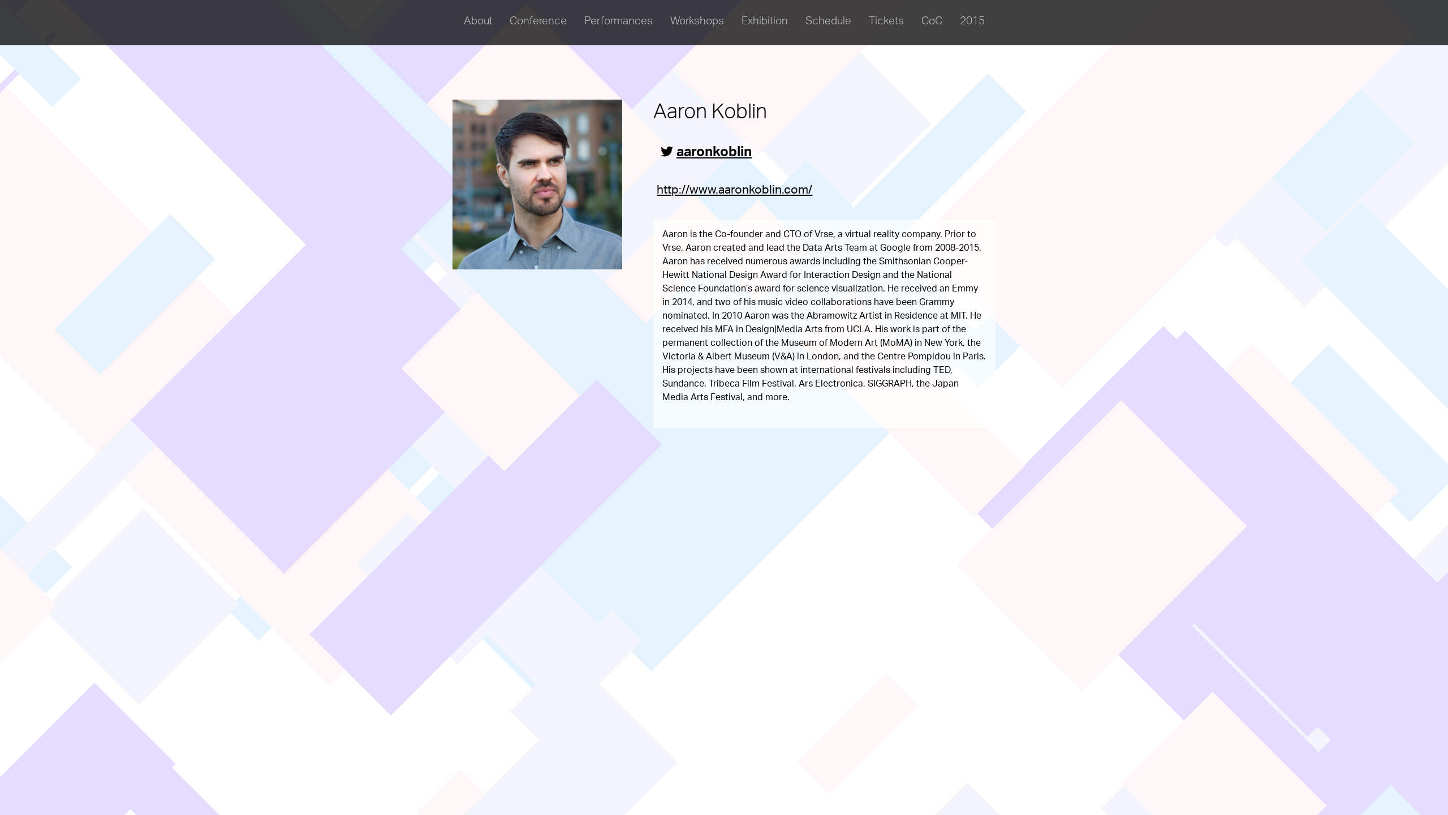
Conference (538, 22)
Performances (618, 22)
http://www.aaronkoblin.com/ (734, 191)
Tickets (886, 22)
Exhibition (765, 22)
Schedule (828, 22)
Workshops (697, 22)
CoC (931, 22)
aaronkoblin (714, 154)
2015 (972, 22)
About (478, 22)
